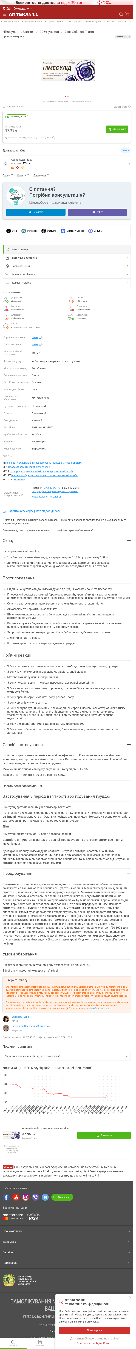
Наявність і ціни (21, 266)
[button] (67, 164)
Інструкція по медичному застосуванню (55, 491)
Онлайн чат (65, 1197)
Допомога (9, 1241)
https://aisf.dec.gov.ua (99, 1008)
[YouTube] (15, 1197)
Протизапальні (55, 21)
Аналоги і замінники (23, 274)
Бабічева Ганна (21, 1016)
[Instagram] (25, 1197)
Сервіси (8, 1252)
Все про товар (20, 249)
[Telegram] (45, 1197)
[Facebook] (6, 1197)
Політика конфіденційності (94, 1343)
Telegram (38, 212)
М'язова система (33, 21)
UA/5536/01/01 (53, 487)
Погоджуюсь (130, 1297)
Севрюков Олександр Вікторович (31, 1026)
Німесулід (37, 337)
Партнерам (10, 1262)
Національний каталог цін (47, 496)
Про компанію (12, 1231)
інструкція (40, 1346)
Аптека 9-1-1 (23, 14)
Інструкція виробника (24, 257)
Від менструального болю (120, 21)
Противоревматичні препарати (85, 21)
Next (5, 71)
